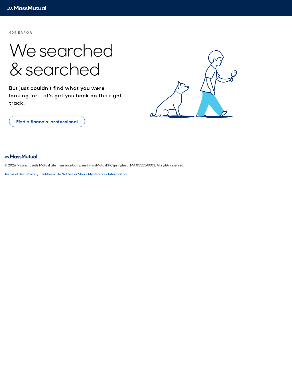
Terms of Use (15, 173)
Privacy (32, 173)
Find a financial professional (47, 121)
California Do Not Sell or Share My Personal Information (83, 173)
